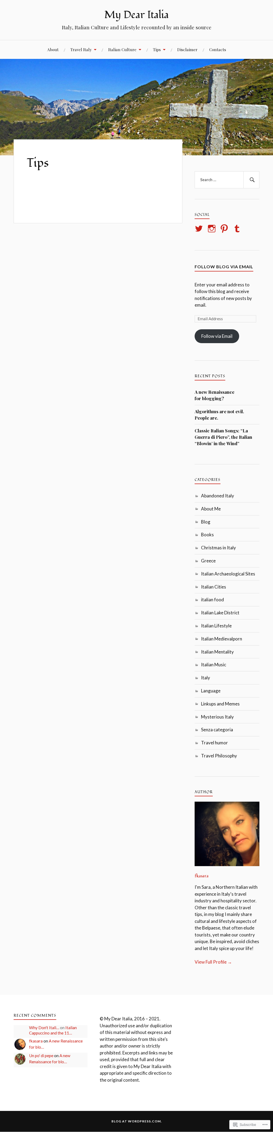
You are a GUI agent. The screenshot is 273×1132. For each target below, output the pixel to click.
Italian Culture (122, 49)
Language (210, 690)
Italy (205, 677)
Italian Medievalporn (221, 639)
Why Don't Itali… (44, 1027)
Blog (205, 522)
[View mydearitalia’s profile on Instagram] (212, 228)
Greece (208, 560)
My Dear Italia (136, 15)
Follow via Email (216, 336)
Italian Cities (213, 587)
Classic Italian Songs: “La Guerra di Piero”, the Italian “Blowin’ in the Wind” (223, 437)
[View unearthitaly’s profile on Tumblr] (238, 228)
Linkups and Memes (220, 704)
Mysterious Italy (217, 717)
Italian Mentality (217, 652)
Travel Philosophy (219, 755)
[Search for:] (227, 179)
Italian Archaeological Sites (228, 574)
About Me (211, 509)
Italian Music (213, 664)
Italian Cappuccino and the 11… (53, 1030)
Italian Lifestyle (216, 625)
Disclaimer (187, 49)
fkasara (201, 876)
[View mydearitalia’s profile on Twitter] (200, 228)
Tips (157, 49)
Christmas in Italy (218, 547)
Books (207, 534)
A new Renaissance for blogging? (214, 395)
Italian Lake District (220, 612)
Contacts (217, 49)
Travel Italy (81, 49)
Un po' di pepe (41, 1055)
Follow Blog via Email (224, 266)
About (53, 49)
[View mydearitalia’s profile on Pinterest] (225, 228)
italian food (212, 599)
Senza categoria (217, 729)
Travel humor (214, 742)
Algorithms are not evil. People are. (219, 414)
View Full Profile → (213, 962)
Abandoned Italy (217, 495)
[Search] (251, 179)
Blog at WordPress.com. (136, 1121)
